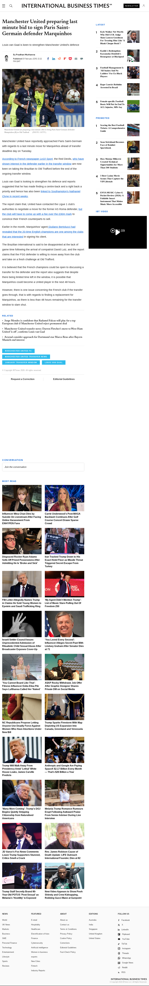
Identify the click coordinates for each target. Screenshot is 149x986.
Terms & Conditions (68, 929)
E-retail (34, 920)
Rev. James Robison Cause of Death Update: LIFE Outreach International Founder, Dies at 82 (62, 854)
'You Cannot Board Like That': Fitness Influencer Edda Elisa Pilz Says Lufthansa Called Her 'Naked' (21, 686)
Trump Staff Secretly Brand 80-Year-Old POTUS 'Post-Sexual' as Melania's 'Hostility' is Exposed (20, 894)
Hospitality (35, 925)
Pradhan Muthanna (25, 54)
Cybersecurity (37, 943)
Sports (5, 961)
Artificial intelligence (39, 947)
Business (6, 934)
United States (94, 938)
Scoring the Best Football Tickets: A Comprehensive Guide (112, 128)
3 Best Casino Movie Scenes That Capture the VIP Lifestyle (112, 179)
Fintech (34, 966)
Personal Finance (9, 943)
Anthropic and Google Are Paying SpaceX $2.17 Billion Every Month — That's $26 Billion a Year (63, 768)
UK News (6, 925)
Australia (92, 920)
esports (34, 957)
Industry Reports (38, 970)
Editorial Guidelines (64, 379)
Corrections (65, 943)
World (4, 920)
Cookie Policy (66, 938)
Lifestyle (5, 957)
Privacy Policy (66, 934)
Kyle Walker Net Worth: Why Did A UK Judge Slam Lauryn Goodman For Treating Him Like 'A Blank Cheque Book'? (112, 38)
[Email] (76, 58)
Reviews (5, 966)
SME (4, 938)
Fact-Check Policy (68, 952)
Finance (34, 938)
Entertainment (8, 952)
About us (64, 920)
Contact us (64, 925)
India (91, 925)
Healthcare (35, 929)
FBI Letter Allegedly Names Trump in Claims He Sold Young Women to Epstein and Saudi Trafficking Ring (21, 603)
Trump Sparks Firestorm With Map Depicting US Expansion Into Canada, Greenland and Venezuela (64, 725)
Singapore (93, 929)
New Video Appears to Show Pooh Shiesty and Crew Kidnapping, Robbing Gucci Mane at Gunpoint (64, 894)
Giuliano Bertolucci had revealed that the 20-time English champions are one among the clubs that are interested (42, 231)
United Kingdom (95, 934)
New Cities (35, 961)
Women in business (39, 952)
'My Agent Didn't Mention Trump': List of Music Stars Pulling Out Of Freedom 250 (63, 603)
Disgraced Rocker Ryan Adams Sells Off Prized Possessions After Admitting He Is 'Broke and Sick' (21, 560)
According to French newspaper (27, 158)
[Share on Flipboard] (65, 58)
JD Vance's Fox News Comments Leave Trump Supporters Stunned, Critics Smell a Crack (21, 854)
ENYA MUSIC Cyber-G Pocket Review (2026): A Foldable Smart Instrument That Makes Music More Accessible (112, 198)
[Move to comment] (81, 58)
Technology (7, 947)
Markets (5, 929)
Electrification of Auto (40, 934)
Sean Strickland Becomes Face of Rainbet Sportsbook (112, 145)
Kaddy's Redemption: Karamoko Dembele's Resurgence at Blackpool (112, 54)
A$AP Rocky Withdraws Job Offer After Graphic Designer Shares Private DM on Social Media (63, 686)
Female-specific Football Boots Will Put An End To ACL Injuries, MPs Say (112, 104)
